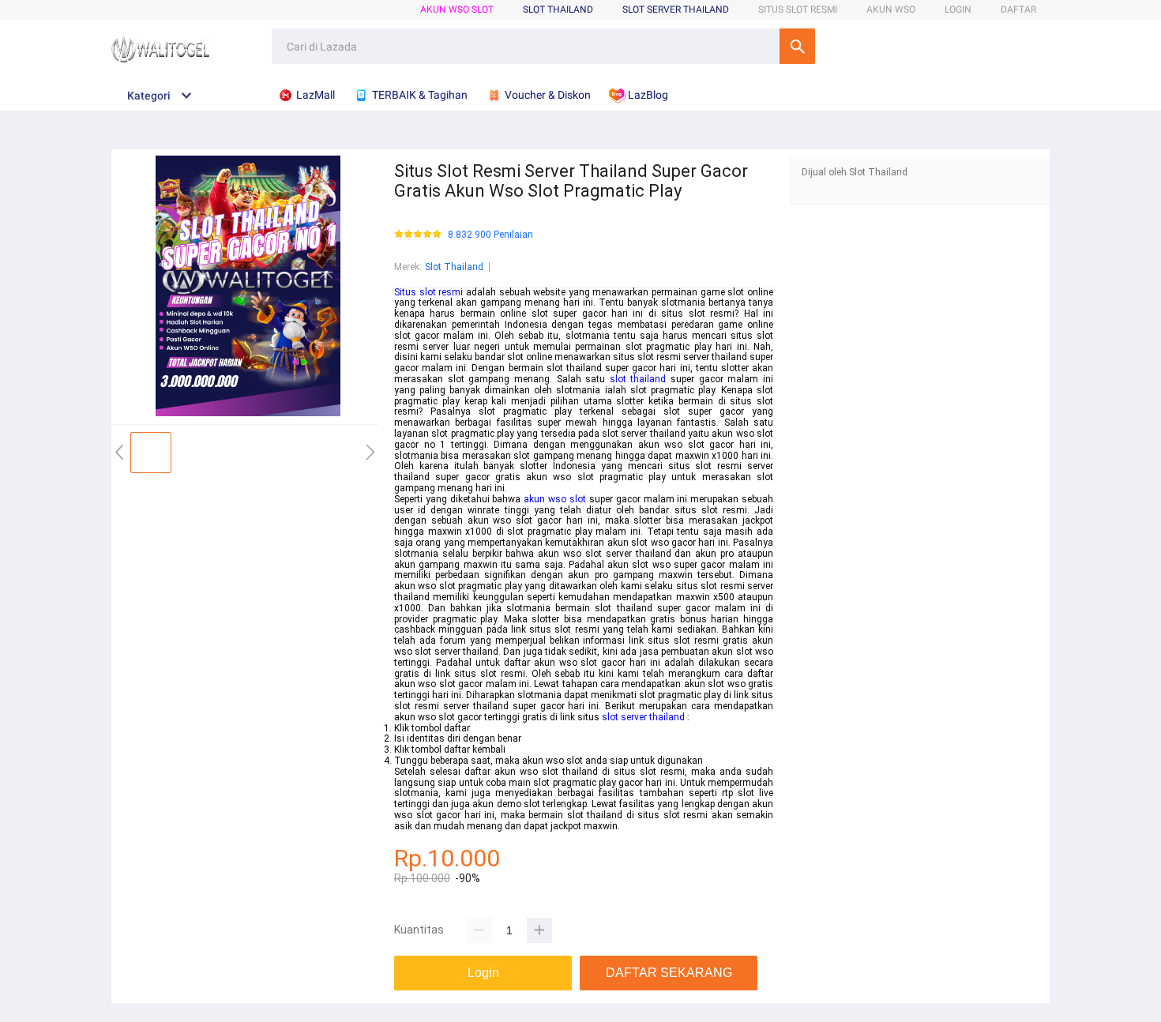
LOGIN (958, 9)
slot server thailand (643, 717)
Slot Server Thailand (675, 9)
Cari (797, 46)
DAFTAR (1018, 9)
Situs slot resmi (428, 292)
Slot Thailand (454, 266)
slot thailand (638, 379)
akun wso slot (555, 499)
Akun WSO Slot (457, 9)
